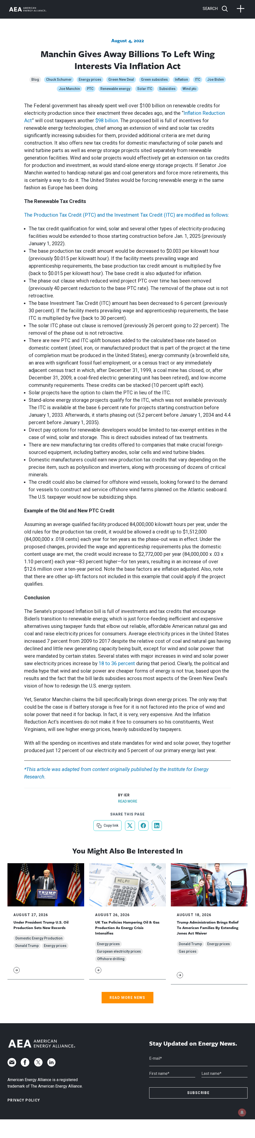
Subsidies (167, 89)
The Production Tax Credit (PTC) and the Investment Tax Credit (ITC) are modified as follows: (126, 215)
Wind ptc (189, 89)
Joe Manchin (69, 89)
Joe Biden (215, 79)
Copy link (110, 823)
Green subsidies (154, 79)
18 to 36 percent (117, 663)
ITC (197, 79)
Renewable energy (115, 89)
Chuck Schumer (59, 79)
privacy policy (23, 1100)
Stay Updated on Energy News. (193, 1043)
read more (127, 801)
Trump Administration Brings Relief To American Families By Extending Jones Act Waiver (208, 927)
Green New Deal (121, 79)
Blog (35, 79)
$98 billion (106, 120)
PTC (90, 89)
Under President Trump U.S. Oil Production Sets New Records (40, 924)
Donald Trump (27, 946)
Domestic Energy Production (39, 938)
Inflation (181, 79)
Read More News (127, 998)
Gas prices (187, 951)
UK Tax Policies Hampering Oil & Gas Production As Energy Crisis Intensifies (127, 927)
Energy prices (90, 79)
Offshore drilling (111, 959)
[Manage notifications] (242, 1112)
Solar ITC (144, 89)
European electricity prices (119, 951)
